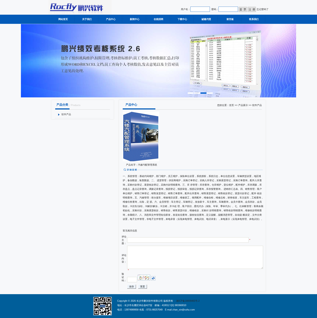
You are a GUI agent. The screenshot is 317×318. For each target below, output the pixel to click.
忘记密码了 (263, 9)
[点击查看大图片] (141, 160)
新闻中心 (134, 19)
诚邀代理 (206, 19)
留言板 (230, 19)
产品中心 (111, 19)
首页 (231, 105)
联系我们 (254, 19)
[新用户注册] (252, 9)
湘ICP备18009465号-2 (188, 300)
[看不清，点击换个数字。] (153, 278)
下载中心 (182, 19)
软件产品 (66, 114)
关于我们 (87, 19)
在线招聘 (158, 19)
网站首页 (63, 19)
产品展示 (243, 105)
